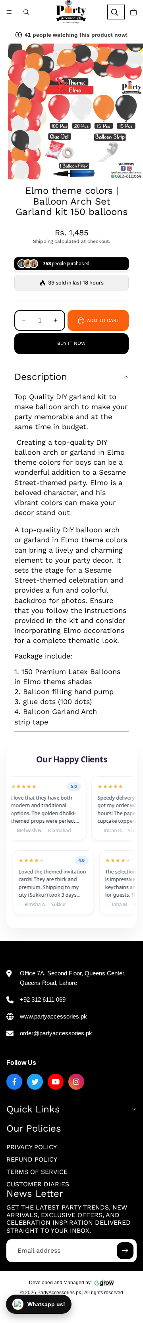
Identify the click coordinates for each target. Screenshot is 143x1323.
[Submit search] (114, 12)
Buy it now (71, 343)
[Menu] (9, 12)
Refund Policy (31, 1159)
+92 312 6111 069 (43, 999)
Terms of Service (37, 1172)
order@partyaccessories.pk (56, 1033)
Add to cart (103, 320)
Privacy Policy (31, 1147)
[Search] (26, 12)
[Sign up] (125, 1250)
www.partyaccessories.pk (53, 1016)
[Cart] (133, 12)
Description (40, 376)
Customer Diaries (37, 1184)
